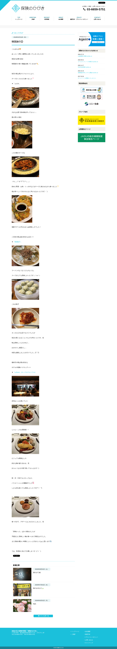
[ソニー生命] (91, 107)
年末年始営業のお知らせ (84, 67)
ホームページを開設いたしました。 (87, 78)
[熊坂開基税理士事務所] (91, 124)
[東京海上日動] (91, 93)
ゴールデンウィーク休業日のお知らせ (88, 61)
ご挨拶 (73, 634)
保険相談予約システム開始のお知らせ (88, 72)
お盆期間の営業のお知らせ (85, 56)
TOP (18, 18)
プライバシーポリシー (75, 27)
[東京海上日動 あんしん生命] (91, 100)
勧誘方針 (71, 24)
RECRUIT (47, 18)
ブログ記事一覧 (44, 616)
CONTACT (97, 18)
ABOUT (60, 18)
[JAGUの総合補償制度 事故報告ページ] (91, 141)
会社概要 (87, 631)
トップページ (75, 631)
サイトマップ (89, 643)
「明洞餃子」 (17, 242)
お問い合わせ (89, 640)
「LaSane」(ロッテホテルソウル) (24, 372)
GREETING (32, 18)
